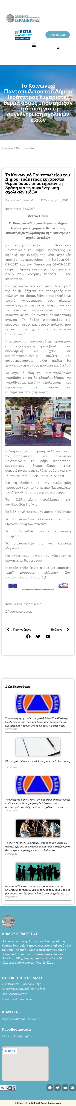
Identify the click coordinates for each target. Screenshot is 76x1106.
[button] (33, 45)
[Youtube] (47, 636)
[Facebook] (28, 636)
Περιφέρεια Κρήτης (14, 993)
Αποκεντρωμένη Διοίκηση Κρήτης (23, 988)
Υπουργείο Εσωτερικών (17, 999)
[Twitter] (38, 636)
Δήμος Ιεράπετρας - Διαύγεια (20, 1018)
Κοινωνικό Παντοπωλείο (18, 148)
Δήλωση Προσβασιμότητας (19, 1036)
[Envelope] (72, 1087)
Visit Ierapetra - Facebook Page (21, 983)
